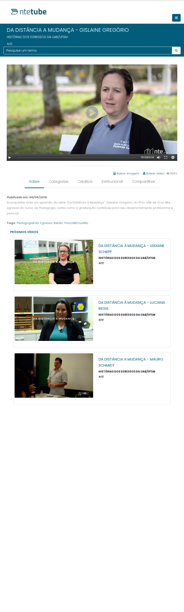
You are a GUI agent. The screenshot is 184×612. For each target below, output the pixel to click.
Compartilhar (143, 181)
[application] (92, 112)
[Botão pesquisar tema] (176, 50)
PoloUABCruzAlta (76, 223)
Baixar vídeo (154, 173)
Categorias (58, 181)
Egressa (46, 223)
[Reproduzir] (9, 157)
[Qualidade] (173, 157)
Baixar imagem (128, 173)
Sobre (34, 181)
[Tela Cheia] (166, 157)
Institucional (112, 181)
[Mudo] (158, 157)
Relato (58, 223)
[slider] (76, 157)
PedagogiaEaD (28, 223)
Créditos (85, 181)
